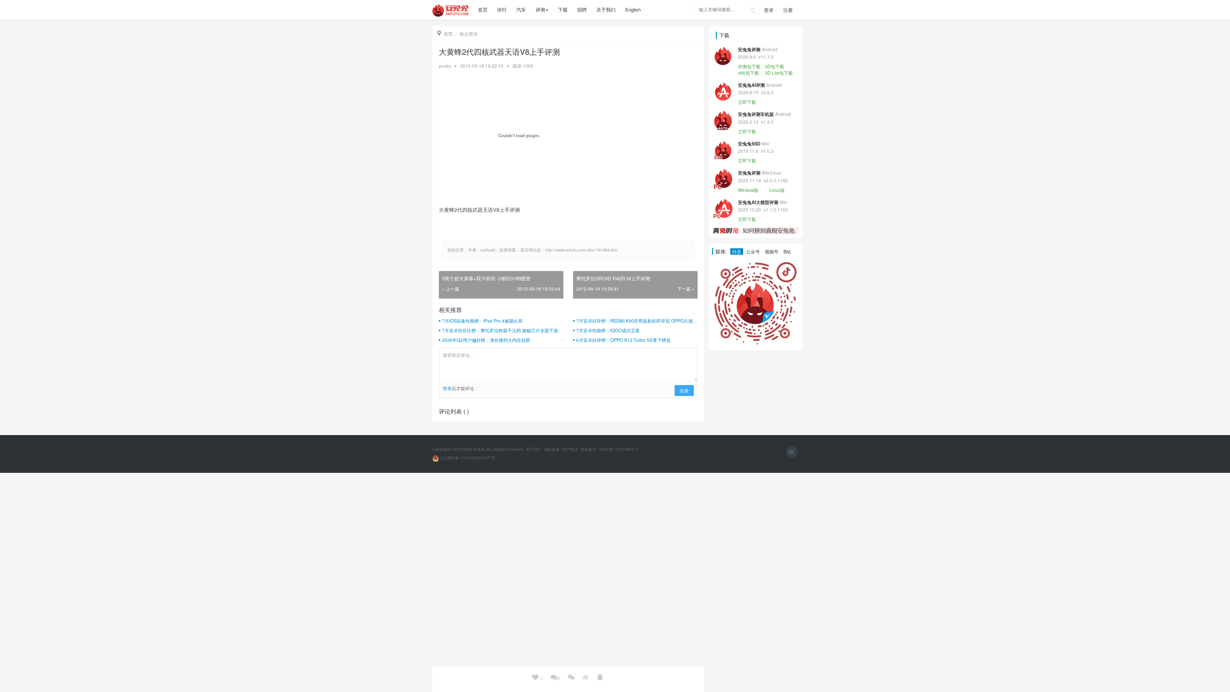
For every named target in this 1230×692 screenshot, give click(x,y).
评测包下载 (749, 66)
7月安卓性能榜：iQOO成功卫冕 (608, 330)
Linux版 (777, 190)
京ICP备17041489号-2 (618, 449)
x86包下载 (748, 73)
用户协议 (570, 449)
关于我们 (534, 449)
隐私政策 (552, 449)
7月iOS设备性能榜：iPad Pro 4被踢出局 (482, 320)
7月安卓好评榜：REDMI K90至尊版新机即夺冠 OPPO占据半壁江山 (636, 320)
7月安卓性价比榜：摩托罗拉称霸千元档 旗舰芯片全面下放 (500, 330)
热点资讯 (469, 33)
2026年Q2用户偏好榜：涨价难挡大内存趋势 (486, 340)
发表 (684, 390)
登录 (769, 9)
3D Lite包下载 (779, 73)
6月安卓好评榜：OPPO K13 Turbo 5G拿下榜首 (623, 340)
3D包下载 (774, 66)
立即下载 (747, 102)
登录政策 (589, 449)
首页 (445, 33)
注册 (788, 9)
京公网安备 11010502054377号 (467, 457)
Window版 (748, 190)
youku (445, 65)
